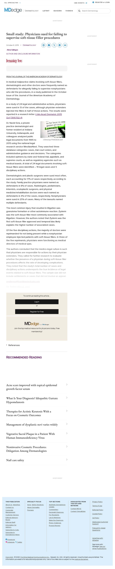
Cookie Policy (97, 514)
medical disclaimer (81, 559)
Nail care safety (15, 460)
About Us (9, 505)
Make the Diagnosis (56, 520)
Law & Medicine (54, 517)
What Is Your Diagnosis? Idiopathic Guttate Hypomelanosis (32, 400)
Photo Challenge (55, 523)
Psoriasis (30, 510)
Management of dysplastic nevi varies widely (32, 424)
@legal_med (23, 287)
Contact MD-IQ (76, 509)
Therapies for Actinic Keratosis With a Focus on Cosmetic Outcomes (28, 413)
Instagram (10, 542)
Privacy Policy (97, 502)
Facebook (11, 539)
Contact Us (10, 507)
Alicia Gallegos (12, 50)
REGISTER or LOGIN (102, 2)
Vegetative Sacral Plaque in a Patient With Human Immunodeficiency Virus (30, 436)
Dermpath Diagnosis (56, 512)
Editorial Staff (10, 522)
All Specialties (11, 2)
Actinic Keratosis (38, 505)
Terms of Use (97, 506)
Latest (46, 11)
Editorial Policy (97, 510)
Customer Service (12, 515)
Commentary (53, 509)
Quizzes (58, 11)
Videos (69, 11)
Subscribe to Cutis (12, 530)
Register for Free (37, 311)
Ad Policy (95, 518)
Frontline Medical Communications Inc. (35, 557)
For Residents (54, 515)
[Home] (13, 11)
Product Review (54, 525)
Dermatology (31, 11)
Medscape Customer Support (100, 523)
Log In (36, 301)
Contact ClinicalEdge (78, 511)
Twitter (19, 542)
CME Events (79, 3)
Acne (29, 505)
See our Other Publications (99, 547)
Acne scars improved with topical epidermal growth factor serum (31, 387)
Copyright (10, 557)
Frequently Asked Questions (98, 529)
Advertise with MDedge (97, 539)
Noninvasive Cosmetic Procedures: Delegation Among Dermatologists (26, 449)
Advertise (16, 505)
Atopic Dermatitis (33, 507)
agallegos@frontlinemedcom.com (23, 281)
